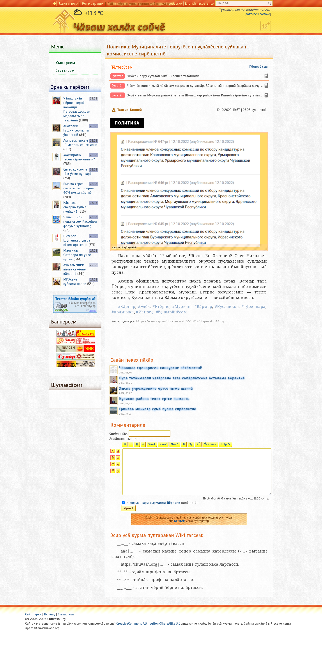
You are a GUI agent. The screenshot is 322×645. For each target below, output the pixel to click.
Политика (127, 123)
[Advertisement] (189, 338)
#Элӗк (144, 306)
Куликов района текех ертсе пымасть (154, 398)
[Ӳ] (112, 472)
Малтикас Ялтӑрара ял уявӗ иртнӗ (77, 254)
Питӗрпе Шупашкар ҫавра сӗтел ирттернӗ (76, 240)
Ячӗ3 (174, 444)
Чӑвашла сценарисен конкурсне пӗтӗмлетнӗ (160, 367)
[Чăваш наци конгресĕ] (85, 351)
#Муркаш (182, 306)
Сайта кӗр (68, 3)
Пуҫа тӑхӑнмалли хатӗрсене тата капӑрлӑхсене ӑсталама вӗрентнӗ (182, 378)
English (190, 3)
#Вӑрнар (126, 306)
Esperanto (206, 3)
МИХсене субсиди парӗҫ (74, 281)
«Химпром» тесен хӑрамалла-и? (79, 157)
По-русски (174, 3)
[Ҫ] (112, 465)
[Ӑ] (112, 452)
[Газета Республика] (66, 366)
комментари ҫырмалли (154, 503)
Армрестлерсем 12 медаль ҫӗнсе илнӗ (80, 142)
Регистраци (93, 3)
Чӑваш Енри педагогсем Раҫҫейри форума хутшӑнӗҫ (80, 221)
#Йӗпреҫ (144, 312)
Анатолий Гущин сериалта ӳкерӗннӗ (76, 130)
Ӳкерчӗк (210, 444)
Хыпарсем (65, 62)
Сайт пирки (33, 614)
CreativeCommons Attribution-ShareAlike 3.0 (148, 623)
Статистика (66, 614)
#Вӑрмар (203, 306)
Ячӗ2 (163, 444)
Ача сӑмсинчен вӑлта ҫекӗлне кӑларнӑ (75, 269)
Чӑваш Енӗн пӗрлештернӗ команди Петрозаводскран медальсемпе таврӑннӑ (76, 109)
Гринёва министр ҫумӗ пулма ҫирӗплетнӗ (157, 409)
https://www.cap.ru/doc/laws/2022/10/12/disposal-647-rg (180, 321)
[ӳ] (117, 472)
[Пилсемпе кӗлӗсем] (66, 351)
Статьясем (65, 70)
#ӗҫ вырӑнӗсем (171, 312)
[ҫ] (117, 465)
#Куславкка (227, 306)
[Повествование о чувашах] (66, 336)
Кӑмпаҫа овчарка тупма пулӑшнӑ (74, 207)
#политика (122, 312)
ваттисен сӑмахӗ (258, 14)
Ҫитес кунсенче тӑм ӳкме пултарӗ (77, 171)
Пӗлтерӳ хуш (258, 67)
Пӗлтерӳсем (121, 67)
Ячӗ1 (151, 444)
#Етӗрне (161, 306)
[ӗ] (117, 459)
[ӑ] (117, 452)
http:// (225, 444)
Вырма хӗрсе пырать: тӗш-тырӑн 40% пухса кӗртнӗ (78, 188)
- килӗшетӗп (162, 503)
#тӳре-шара (253, 306)
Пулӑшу (49, 614)
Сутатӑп (117, 76)
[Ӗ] (112, 459)
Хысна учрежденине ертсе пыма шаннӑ (156, 388)
